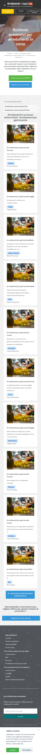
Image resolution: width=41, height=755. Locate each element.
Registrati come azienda (34, 11)
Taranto (9, 490)
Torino (9, 397)
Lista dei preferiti (11, 644)
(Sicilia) (15, 166)
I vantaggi (8, 673)
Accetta (12, 750)
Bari (8, 585)
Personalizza (26, 750)
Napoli (9, 302)
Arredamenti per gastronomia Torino (20, 381)
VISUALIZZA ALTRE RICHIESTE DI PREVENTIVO (21, 595)
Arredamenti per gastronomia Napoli (20, 286)
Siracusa (9, 166)
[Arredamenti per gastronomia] (20, 133)
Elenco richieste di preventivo (15, 679)
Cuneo (9, 351)
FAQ (6, 657)
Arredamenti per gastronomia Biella (20, 240)
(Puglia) (13, 209)
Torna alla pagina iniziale (13, 101)
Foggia (9, 209)
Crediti (7, 676)
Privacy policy (10, 647)
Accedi (21, 11)
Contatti (8, 638)
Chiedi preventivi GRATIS (20, 78)
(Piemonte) (14, 256)
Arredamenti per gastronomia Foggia (20, 196)
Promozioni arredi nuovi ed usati (16, 663)
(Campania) (15, 302)
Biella (9, 256)
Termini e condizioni (12, 641)
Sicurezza (8, 660)
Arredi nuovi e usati (7, 11)
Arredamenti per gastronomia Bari (19, 569)
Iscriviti (20, 716)
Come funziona (10, 654)
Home (16, 53)
